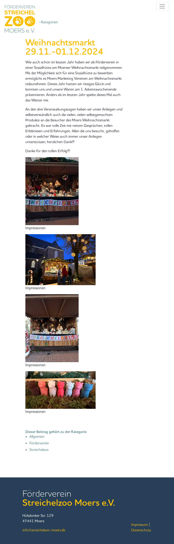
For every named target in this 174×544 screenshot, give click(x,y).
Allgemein (36, 436)
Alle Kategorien (45, 22)
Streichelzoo (38, 449)
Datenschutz (141, 530)
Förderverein (39, 443)
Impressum (139, 524)
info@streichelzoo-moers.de (43, 530)
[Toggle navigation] (162, 6)
